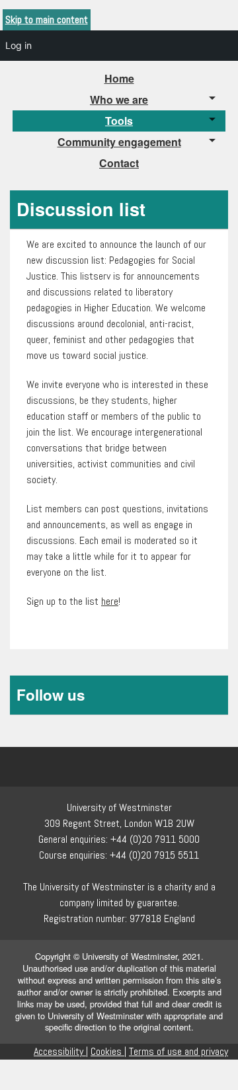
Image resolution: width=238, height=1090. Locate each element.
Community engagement (119, 141)
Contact (119, 163)
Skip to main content (46, 19)
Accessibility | (61, 1051)
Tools (119, 120)
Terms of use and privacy (178, 1051)
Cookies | (108, 1051)
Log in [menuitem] (18, 45)
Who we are (119, 99)
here (109, 601)
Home (119, 78)
